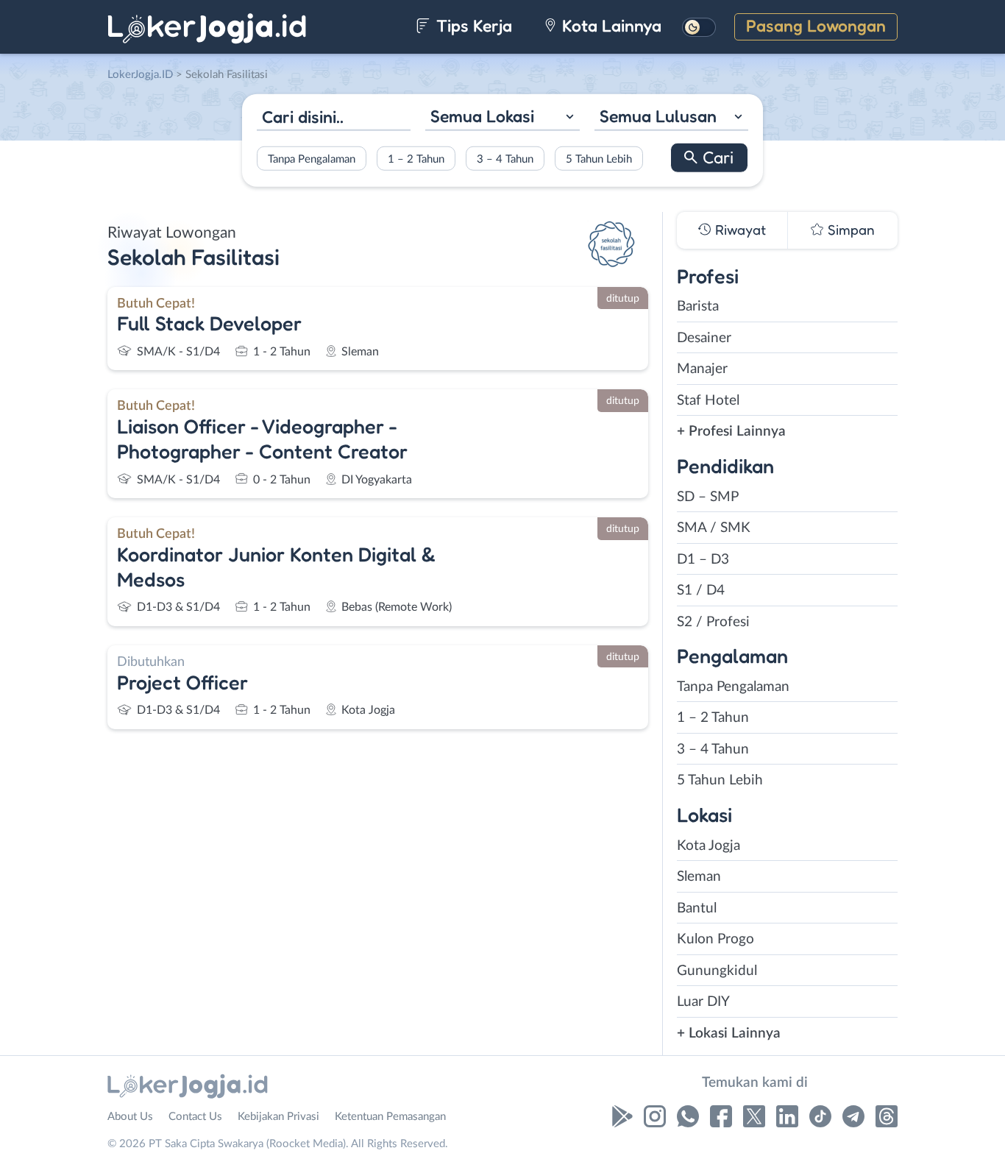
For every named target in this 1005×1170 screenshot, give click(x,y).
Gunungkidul (717, 971)
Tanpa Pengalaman (311, 158)
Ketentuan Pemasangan (390, 1116)
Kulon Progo (715, 939)
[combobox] (502, 118)
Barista (698, 306)
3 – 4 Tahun (505, 158)
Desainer (704, 338)
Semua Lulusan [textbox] (658, 116)
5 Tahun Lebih (599, 158)
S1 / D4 (701, 591)
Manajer (702, 369)
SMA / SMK (713, 528)
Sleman (699, 877)
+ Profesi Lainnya (731, 432)
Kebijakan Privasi (278, 1116)
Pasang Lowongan (816, 25)
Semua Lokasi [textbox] (482, 116)
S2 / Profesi (713, 622)
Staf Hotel (708, 401)
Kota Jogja (708, 846)
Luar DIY (703, 1002)
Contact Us (195, 1116)
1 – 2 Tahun (416, 158)
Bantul (697, 908)
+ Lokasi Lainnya (729, 1033)
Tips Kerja (472, 25)
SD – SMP (708, 497)
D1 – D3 (703, 560)
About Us (130, 1116)
